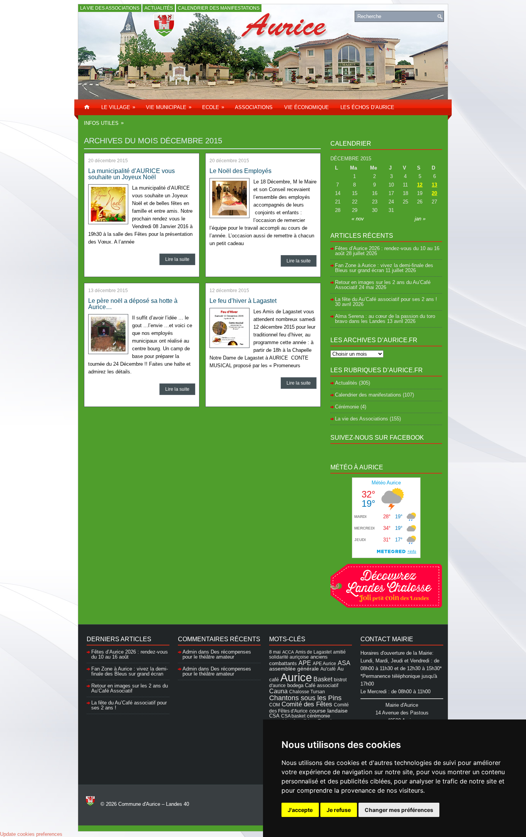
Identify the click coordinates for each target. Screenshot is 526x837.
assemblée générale (294, 669)
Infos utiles (104, 123)
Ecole (213, 107)
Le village (118, 107)
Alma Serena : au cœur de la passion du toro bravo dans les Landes (385, 318)
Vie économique (306, 107)
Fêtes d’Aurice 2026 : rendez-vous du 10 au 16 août (387, 250)
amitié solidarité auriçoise (307, 654)
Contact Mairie (386, 639)
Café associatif (321, 685)
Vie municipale (168, 107)
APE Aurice (324, 663)
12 (419, 185)
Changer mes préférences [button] (399, 810)
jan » (420, 219)
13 (434, 185)
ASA (344, 662)
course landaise (328, 711)
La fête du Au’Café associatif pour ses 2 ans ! (386, 299)
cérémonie (318, 716)
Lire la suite (177, 259)
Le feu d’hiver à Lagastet (242, 300)
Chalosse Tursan (307, 691)
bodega (295, 685)
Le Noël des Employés (240, 171)
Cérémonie (347, 407)
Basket (322, 679)
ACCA (288, 652)
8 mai (275, 651)
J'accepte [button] (300, 810)
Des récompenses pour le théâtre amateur (217, 654)
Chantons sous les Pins (305, 698)
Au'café (328, 668)
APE (304, 662)
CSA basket (293, 715)
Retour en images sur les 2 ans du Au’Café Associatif (129, 688)
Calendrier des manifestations (219, 8)
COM (274, 704)
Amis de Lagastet (313, 651)
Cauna (278, 691)
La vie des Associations (109, 8)
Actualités (158, 8)
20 (434, 193)
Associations (254, 107)
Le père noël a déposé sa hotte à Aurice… (133, 303)
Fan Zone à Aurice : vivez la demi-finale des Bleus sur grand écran (384, 267)
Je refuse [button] (339, 810)
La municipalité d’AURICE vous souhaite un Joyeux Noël (131, 174)
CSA (274, 716)
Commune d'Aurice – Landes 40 (153, 804)
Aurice (296, 677)
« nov (358, 219)
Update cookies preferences (31, 834)
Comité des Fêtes (306, 704)
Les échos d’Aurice (367, 107)
